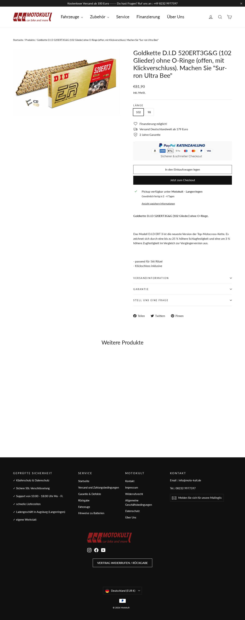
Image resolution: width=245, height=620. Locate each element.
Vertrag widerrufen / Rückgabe (122, 562)
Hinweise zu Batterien (91, 513)
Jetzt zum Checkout (182, 180)
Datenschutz (132, 511)
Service (122, 16)
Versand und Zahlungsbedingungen (98, 487)
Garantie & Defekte (89, 493)
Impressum (131, 487)
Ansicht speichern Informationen (158, 203)
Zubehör (98, 16)
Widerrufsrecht (134, 493)
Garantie (141, 289)
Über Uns (175, 16)
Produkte (30, 40)
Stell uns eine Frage (150, 300)
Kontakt (129, 481)
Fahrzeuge (70, 16)
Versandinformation (151, 278)
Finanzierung (148, 16)
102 (138, 112)
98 (149, 112)
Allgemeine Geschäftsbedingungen (138, 502)
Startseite (18, 40)
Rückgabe (83, 500)
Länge (138, 105)
